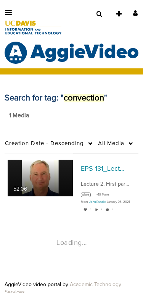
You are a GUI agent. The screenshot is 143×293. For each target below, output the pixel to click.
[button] (11, 12)
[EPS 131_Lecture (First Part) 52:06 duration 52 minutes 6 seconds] (40, 177)
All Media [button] (111, 143)
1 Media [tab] (19, 115)
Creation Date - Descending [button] (44, 143)
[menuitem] (99, 14)
